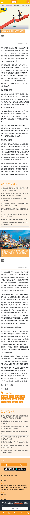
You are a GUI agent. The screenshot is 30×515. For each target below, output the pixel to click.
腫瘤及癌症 (4, 487)
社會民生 (4, 396)
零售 (17, 396)
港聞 (2, 36)
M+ (21, 402)
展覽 (3, 399)
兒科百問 (24, 487)
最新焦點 (3, 475)
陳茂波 (21, 399)
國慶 (9, 402)
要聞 (8, 475)
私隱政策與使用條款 (18, 503)
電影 (23, 396)
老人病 (9, 489)
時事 (22, 5)
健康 (3, 5)
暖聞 (16, 475)
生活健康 (17, 485)
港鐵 (15, 399)
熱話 (12, 475)
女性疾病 (3, 489)
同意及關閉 (15, 508)
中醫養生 (24, 485)
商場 (9, 399)
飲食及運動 (10, 485)
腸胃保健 (17, 487)
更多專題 (21, 489)
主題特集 (16, 5)
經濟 (11, 396)
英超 (3, 402)
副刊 (27, 5)
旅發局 (15, 402)
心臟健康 (11, 487)
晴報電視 (9, 5)
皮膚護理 (15, 489)
